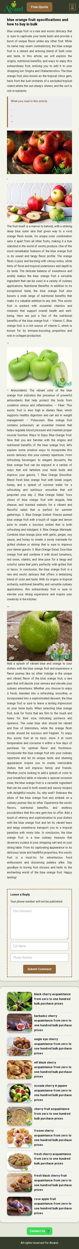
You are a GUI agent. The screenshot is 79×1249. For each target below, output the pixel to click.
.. (11, 115)
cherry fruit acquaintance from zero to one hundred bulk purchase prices (52, 1113)
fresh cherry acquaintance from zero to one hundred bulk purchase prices (52, 1158)
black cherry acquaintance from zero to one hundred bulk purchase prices (52, 998)
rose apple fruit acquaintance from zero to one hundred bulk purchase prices (53, 1206)
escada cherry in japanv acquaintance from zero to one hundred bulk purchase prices (53, 1093)
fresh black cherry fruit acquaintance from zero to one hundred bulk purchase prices (53, 1183)
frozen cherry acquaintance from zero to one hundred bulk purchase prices (53, 1138)
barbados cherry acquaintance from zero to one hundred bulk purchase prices (53, 1023)
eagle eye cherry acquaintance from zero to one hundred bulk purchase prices (53, 1046)
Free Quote (39, 7)
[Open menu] (72, 7)
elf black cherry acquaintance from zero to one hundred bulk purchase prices (53, 1069)
